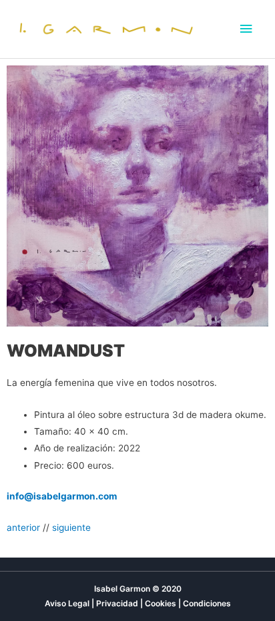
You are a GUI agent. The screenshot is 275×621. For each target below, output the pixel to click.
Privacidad (117, 603)
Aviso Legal (67, 603)
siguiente (71, 527)
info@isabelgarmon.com (62, 496)
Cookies (160, 603)
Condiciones (207, 603)
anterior (23, 527)
